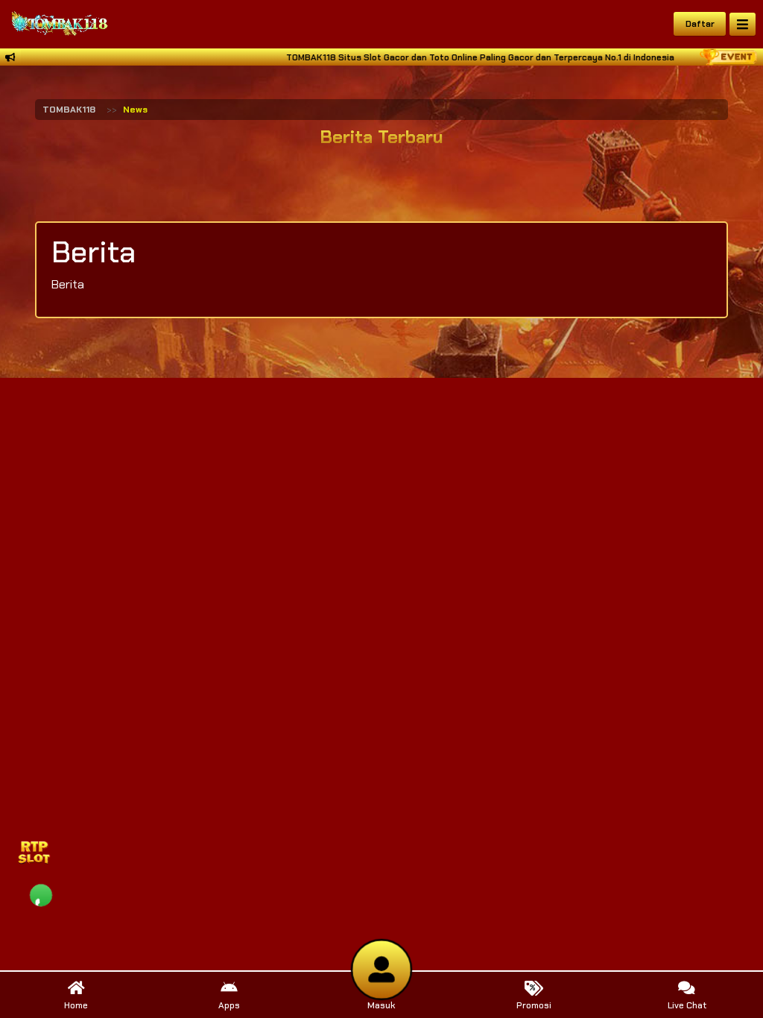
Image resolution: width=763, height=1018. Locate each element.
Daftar (700, 24)
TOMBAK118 (68, 110)
